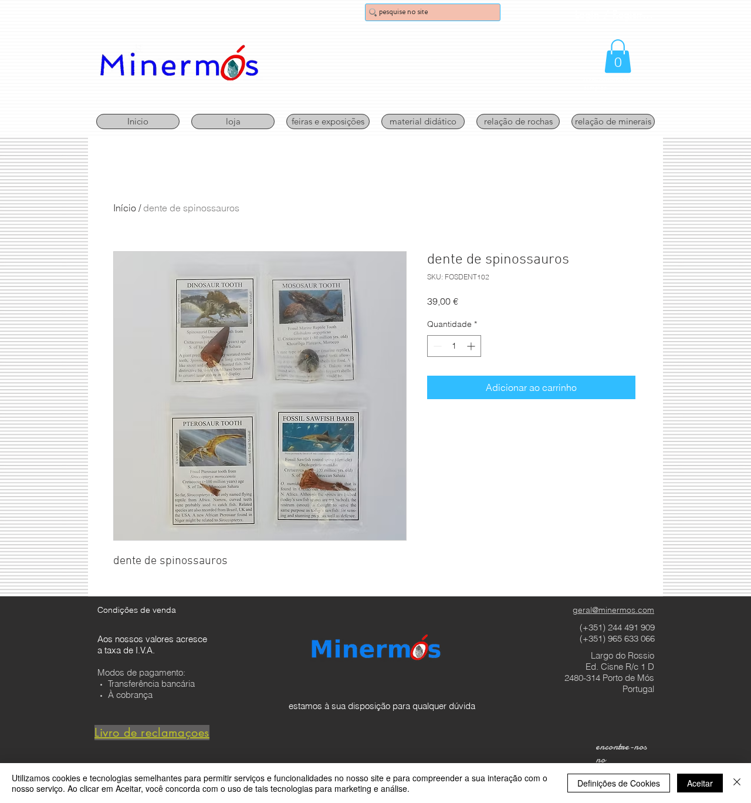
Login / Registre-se (615, 14)
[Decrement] (436, 346)
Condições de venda (136, 610)
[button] (618, 56)
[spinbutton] (454, 346)
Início (124, 208)
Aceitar (700, 783)
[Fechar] (737, 783)
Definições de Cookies (618, 783)
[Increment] (472, 346)
